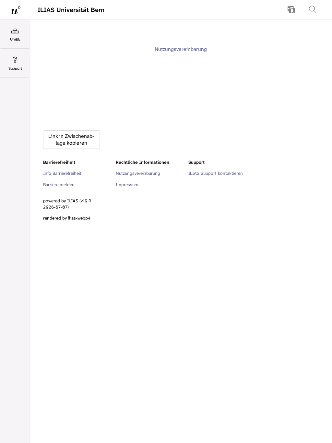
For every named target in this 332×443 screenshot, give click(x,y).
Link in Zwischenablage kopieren (71, 139)
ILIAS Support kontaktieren (215, 173)
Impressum (127, 184)
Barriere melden (59, 184)
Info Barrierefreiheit (62, 173)
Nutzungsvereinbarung (181, 49)
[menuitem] (291, 9)
